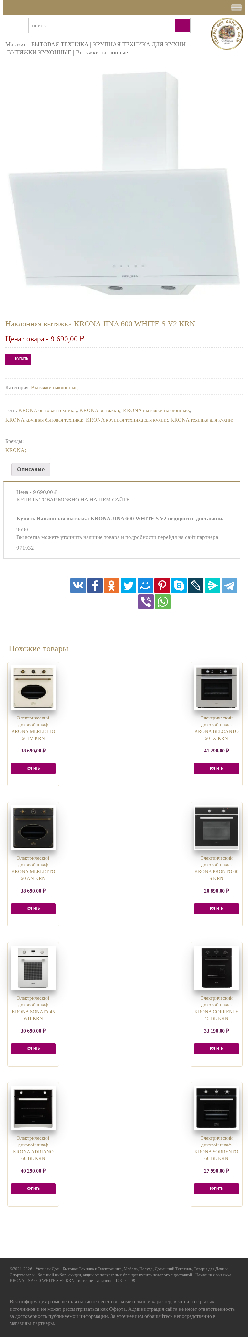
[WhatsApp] (162, 601)
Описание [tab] (31, 469)
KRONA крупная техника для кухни (126, 419)
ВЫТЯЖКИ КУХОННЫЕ (39, 52)
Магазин (16, 44)
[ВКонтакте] (78, 585)
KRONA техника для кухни (201, 419)
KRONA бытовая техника (47, 410)
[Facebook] (95, 585)
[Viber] (146, 601)
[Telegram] (229, 585)
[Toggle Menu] (236, 7)
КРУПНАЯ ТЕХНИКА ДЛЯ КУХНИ (139, 44)
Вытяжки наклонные (102, 52)
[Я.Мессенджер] (212, 585)
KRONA (15, 450)
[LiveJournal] (195, 585)
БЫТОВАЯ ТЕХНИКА (59, 44)
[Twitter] (128, 585)
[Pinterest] (162, 585)
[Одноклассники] (111, 585)
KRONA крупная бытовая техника (43, 419)
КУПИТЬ (21, 359)
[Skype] (179, 585)
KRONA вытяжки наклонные (156, 410)
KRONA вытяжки (99, 410)
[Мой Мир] (145, 585)
